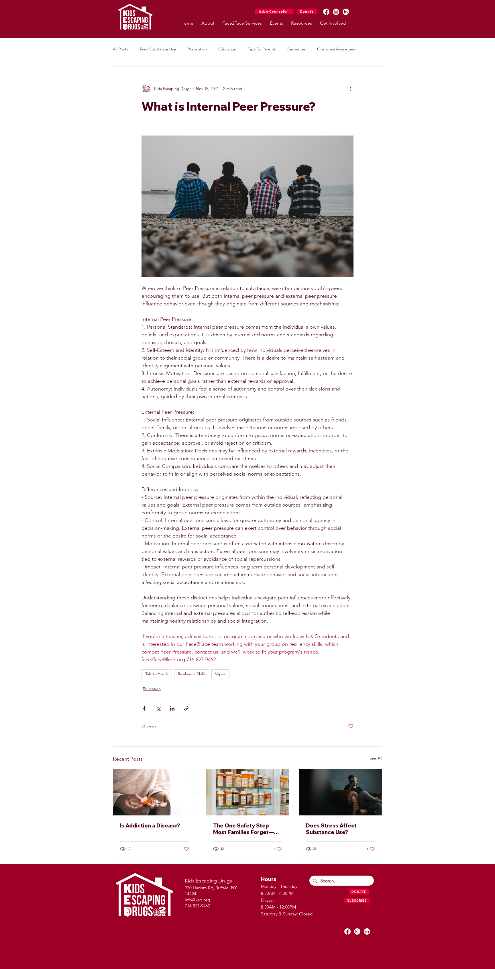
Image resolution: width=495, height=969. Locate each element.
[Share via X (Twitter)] (158, 708)
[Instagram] (336, 12)
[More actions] (350, 88)
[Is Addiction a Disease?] (154, 792)
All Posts (120, 49)
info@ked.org (197, 900)
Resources (296, 49)
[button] (207, 23)
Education (227, 49)
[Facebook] (326, 12)
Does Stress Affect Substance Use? (331, 828)
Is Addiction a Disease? (150, 825)
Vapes (220, 673)
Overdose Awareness (336, 49)
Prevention (197, 49)
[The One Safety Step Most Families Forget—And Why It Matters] (247, 792)
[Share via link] (186, 708)
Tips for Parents (262, 49)
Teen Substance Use (158, 49)
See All (376, 758)
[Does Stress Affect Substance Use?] (340, 792)
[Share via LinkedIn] (172, 708)
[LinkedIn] (346, 12)
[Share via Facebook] (144, 708)
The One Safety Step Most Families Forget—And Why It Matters (243, 828)
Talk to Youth (156, 673)
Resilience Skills (191, 673)
